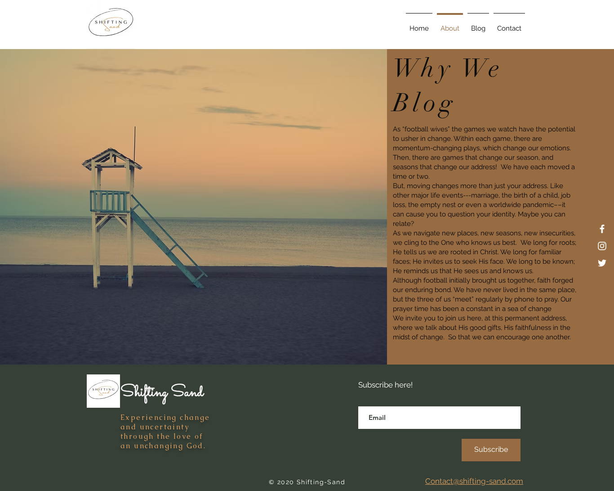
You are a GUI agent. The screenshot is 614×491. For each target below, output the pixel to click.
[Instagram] (602, 246)
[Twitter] (602, 263)
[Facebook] (602, 228)
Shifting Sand (161, 392)
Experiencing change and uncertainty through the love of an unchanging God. (165, 431)
